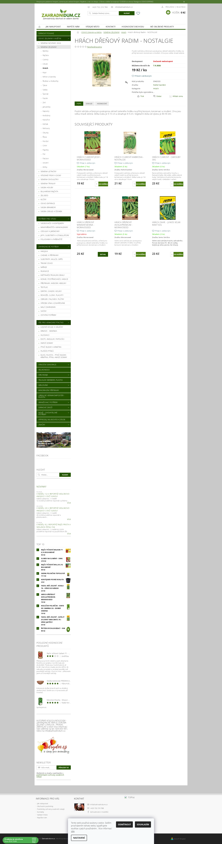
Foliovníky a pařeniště (51, 239)
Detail (103, 254)
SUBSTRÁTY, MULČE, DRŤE (52, 259)
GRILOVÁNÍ (43, 385)
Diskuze (89, 104)
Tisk (142, 96)
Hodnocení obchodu (133, 26)
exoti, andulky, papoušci (52, 339)
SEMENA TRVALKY (48, 183)
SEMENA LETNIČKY (48, 171)
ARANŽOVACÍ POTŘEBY (48, 402)
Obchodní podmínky (45, 806)
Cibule (45, 64)
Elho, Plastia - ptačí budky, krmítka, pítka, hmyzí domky (54, 356)
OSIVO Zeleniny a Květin (49, 38)
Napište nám (73, 26)
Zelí (44, 102)
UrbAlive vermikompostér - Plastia (51, 396)
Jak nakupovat (53, 26)
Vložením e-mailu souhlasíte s (50, 775)
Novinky (41, 486)
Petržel (45, 141)
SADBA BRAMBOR (48, 207)
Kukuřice (46, 119)
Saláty (45, 89)
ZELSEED (44, 195)
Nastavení (79, 837)
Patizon (46, 158)
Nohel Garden (159, 85)
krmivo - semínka (49, 331)
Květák (45, 124)
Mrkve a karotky (49, 76)
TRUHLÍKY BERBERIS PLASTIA (50, 380)
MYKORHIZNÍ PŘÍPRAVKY (48, 390)
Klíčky (45, 167)
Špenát (46, 94)
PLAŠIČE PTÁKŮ (47, 351)
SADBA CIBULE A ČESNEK (51, 211)
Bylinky (45, 51)
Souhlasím (143, 824)
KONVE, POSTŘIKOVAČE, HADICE (54, 279)
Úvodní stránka (39, 26)
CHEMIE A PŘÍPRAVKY (50, 255)
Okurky (46, 132)
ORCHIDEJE (43, 375)
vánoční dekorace (47, 364)
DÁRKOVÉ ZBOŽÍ (45, 407)
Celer (45, 145)
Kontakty (111, 26)
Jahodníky (46, 107)
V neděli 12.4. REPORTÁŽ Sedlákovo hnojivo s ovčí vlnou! (53, 495)
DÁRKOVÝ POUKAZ (46, 33)
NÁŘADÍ (44, 267)
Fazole (45, 98)
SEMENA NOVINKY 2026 (51, 43)
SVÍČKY (44, 311)
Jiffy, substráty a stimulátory (55, 235)
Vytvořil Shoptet (180, 839)
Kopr (45, 72)
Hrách (45, 68)
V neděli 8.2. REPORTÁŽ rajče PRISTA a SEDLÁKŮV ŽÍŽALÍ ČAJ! (53, 525)
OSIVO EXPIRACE (48, 203)
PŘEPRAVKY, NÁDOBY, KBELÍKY (53, 283)
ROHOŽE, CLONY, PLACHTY (52, 295)
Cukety (45, 59)
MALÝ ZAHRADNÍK (48, 307)
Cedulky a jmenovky (50, 231)
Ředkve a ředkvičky (50, 81)
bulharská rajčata (49, 191)
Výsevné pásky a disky (51, 175)
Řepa (45, 137)
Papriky (46, 150)
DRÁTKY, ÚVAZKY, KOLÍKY (51, 291)
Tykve (45, 85)
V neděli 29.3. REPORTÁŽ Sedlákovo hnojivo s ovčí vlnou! (53, 509)
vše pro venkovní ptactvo (51, 322)
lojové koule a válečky (52, 327)
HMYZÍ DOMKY (47, 343)
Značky (41, 424)
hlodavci (45, 335)
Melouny (46, 128)
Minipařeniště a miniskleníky (54, 227)
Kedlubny (46, 115)
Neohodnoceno (94, 46)
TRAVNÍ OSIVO (47, 263)
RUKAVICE (45, 271)
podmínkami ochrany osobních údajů (50, 776)
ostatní (45, 162)
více (69, 503)
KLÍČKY (43, 199)
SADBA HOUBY (47, 187)
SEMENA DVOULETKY (49, 179)
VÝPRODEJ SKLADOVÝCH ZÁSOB (51, 419)
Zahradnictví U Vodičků (99, 812)
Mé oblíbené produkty (162, 26)
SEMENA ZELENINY (49, 47)
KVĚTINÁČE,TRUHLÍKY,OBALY (53, 275)
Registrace (181, 7)
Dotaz (159, 96)
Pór (44, 154)
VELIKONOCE (44, 369)
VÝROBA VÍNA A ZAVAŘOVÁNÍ (53, 303)
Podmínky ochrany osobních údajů (51, 809)
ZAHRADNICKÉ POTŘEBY (48, 246)
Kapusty (46, 111)
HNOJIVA (44, 251)
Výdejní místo (93, 26)
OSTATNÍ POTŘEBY (48, 315)
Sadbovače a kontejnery (52, 223)
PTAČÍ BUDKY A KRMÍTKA (51, 347)
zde (73, 831)
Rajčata (46, 55)
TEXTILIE (44, 287)
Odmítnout (124, 824)
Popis (79, 104)
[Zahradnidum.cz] (61, 15)
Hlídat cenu (178, 96)
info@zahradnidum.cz (99, 804)
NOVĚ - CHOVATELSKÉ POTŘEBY (47, 413)
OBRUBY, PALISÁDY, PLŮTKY (52, 299)
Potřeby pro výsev (47, 219)
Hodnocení (102, 104)
